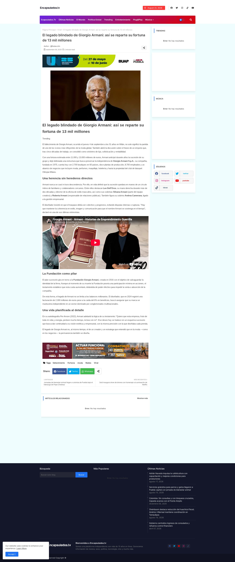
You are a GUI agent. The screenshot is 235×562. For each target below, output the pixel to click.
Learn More (21, 548)
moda (80, 363)
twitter (185, 173)
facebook (165, 173)
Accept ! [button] (12, 554)
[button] (191, 19)
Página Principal (49, 30)
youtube (186, 181)
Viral (59, 30)
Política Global (94, 19)
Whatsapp (89, 371)
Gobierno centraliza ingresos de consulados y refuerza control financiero (169, 524)
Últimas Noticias (66, 19)
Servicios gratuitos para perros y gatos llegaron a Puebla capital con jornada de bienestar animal (171, 488)
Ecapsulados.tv (48, 19)
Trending (108, 19)
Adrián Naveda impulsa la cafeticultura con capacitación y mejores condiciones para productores (168, 476)
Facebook (61, 371)
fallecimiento (59, 363)
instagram (165, 181)
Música (148, 19)
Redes (88, 363)
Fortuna (71, 363)
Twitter (75, 371)
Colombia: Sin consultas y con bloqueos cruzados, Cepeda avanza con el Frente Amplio (171, 499)
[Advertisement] (97, 439)
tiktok (165, 188)
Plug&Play (138, 19)
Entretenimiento (122, 19)
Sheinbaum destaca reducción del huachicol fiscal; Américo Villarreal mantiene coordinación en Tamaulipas (171, 512)
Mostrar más (142, 398)
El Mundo (80, 19)
